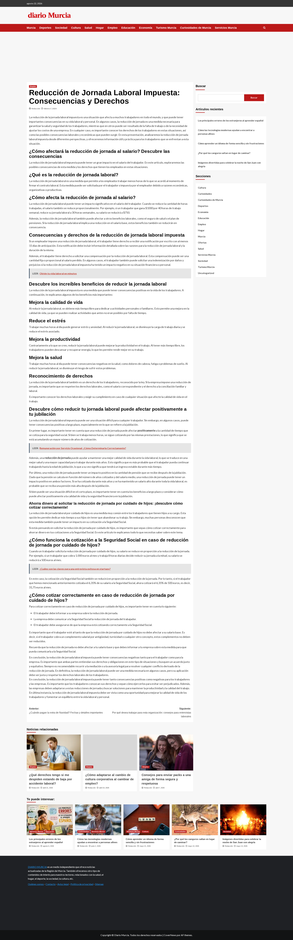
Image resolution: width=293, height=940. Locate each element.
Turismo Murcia (166, 27)
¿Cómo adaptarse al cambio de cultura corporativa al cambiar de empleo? (109, 779)
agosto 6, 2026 (48, 846)
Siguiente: (151, 712)
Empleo (113, 27)
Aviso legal (63, 884)
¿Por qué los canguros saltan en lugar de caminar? (224, 153)
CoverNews (170, 935)
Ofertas (202, 242)
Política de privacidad (82, 884)
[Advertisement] (146, 54)
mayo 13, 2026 (241, 846)
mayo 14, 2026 (193, 846)
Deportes (45, 27)
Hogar (100, 27)
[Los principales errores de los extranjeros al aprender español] (50, 819)
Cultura (76, 27)
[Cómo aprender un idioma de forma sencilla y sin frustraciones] (146, 819)
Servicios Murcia (226, 27)
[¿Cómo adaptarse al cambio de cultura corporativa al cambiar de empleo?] (110, 753)
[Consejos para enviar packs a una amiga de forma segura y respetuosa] (166, 753)
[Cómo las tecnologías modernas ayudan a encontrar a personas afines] (98, 819)
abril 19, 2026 (104, 788)
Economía (145, 27)
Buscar (201, 86)
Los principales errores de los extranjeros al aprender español (230, 120)
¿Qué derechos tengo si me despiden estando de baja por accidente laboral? (50, 779)
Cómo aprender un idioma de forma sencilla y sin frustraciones (231, 143)
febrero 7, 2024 (50, 108)
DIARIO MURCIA (37, 866)
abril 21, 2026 (48, 788)
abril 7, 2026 (160, 788)
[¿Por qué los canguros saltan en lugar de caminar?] (195, 819)
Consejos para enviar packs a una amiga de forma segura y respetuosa (166, 779)
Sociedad (61, 27)
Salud (88, 27)
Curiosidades (205, 193)
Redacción (36, 108)
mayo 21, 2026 (145, 846)
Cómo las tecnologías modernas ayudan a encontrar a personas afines (226, 132)
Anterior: (66, 710)
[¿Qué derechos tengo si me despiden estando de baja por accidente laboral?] (54, 753)
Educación (128, 27)
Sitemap (99, 884)
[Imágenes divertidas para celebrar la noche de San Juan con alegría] (243, 819)
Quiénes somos (36, 884)
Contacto (51, 884)
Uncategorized (206, 273)
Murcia (31, 27)
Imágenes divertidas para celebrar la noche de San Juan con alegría (229, 164)
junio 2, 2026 (96, 846)
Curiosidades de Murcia (195, 27)
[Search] (264, 28)
